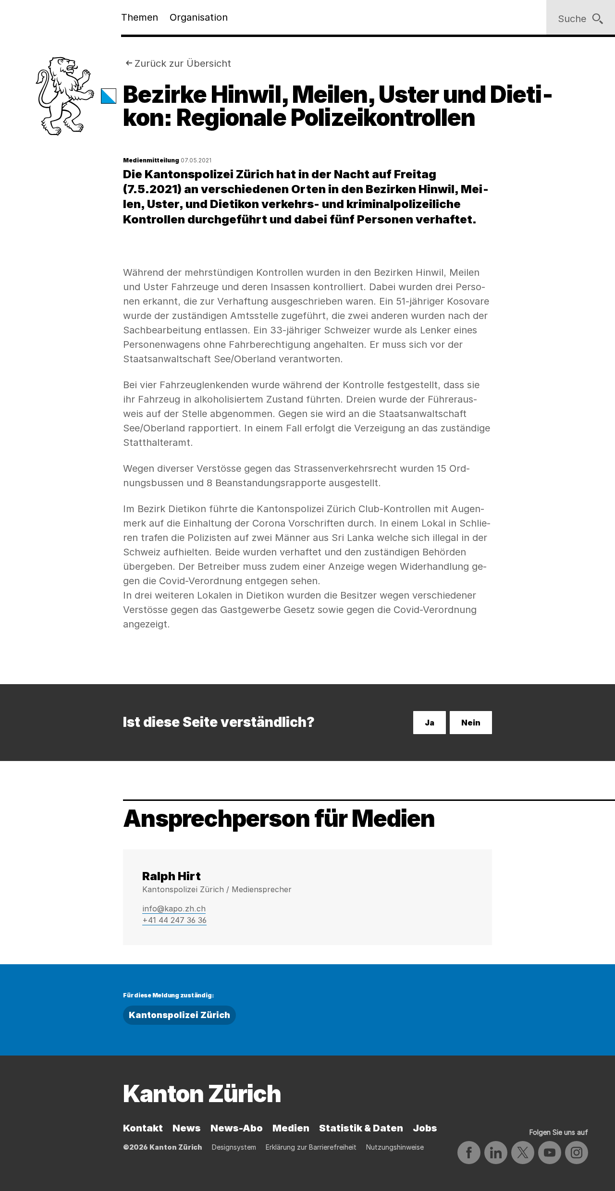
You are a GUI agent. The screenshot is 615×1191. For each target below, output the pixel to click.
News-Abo (236, 1128)
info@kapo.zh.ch (174, 908)
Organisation (199, 17)
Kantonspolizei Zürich (179, 1015)
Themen (139, 17)
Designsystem (234, 1147)
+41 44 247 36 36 (174, 920)
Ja (429, 722)
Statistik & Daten (361, 1128)
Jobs (425, 1128)
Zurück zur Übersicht (183, 63)
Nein (470, 722)
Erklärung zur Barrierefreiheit (311, 1147)
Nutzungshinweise (395, 1147)
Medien (290, 1128)
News (186, 1128)
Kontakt (143, 1128)
